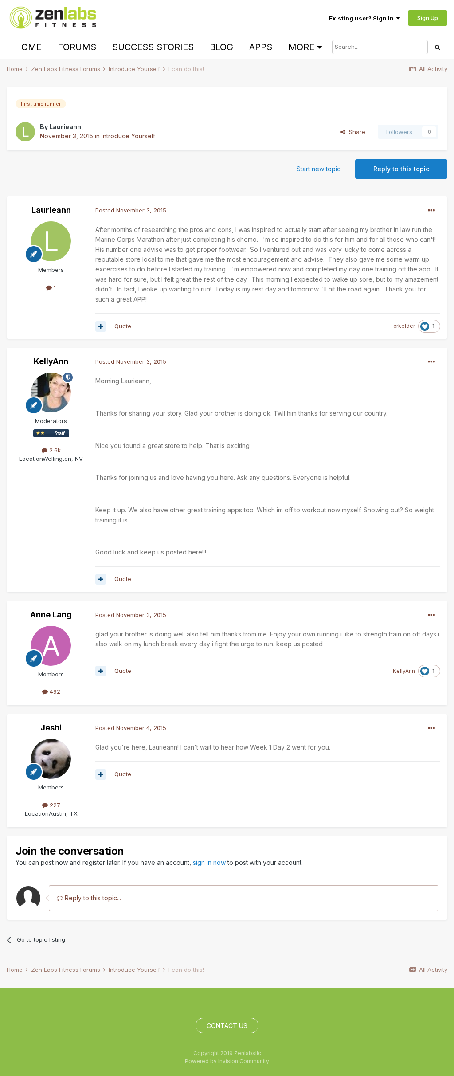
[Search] (437, 47)
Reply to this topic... (92, 898)
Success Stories (153, 47)
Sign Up (427, 17)
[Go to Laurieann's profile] (25, 131)
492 (54, 691)
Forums (77, 47)
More (301, 47)
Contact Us (227, 1025)
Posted (130, 210)
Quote (122, 326)
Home (28, 47)
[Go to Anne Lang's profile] (51, 646)
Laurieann (65, 126)
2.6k (54, 450)
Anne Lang (51, 614)
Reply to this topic (401, 169)
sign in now (209, 862)
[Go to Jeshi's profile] (51, 759)
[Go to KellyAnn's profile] (51, 392)
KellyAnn (51, 361)
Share (355, 131)
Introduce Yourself (128, 136)
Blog (221, 47)
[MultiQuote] (100, 326)
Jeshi (51, 727)
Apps (260, 47)
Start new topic (318, 169)
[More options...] (431, 210)
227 (54, 805)
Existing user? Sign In (362, 18)
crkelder (404, 325)
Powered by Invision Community (227, 1061)
